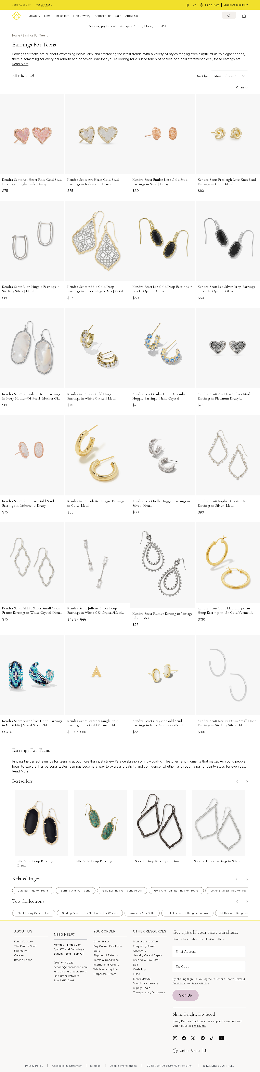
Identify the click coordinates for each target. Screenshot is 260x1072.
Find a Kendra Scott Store (70, 971)
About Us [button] (131, 15)
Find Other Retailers (66, 975)
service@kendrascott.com (71, 967)
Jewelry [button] (34, 15)
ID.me (136, 973)
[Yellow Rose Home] (44, 5)
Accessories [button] (103, 15)
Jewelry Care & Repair (147, 955)
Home (16, 35)
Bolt (135, 964)
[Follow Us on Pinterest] (203, 1038)
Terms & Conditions (106, 959)
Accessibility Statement (67, 1065)
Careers (19, 955)
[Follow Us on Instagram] (175, 1038)
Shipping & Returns (105, 955)
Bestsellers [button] (61, 15)
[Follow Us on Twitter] (193, 1038)
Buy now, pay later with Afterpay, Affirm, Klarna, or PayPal (127, 26)
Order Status (101, 941)
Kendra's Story (23, 941)
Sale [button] (118, 15)
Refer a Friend (23, 959)
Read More (20, 64)
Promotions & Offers (146, 941)
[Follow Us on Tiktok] (212, 1038)
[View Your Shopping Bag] (244, 16)
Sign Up (185, 995)
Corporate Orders (104, 973)
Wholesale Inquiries (106, 969)
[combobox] (229, 15)
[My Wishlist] (194, 5)
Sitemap (95, 1065)
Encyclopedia (142, 978)
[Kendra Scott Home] (21, 5)
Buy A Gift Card (64, 980)
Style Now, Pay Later (146, 959)
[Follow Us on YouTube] (221, 1038)
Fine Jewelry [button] (82, 15)
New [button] (47, 15)
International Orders (106, 964)
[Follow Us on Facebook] (184, 1038)
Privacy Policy (200, 983)
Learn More (199, 1025)
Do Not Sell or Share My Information (170, 1065)
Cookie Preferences (123, 1065)
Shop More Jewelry (145, 983)
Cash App (139, 969)
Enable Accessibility (236, 4)
